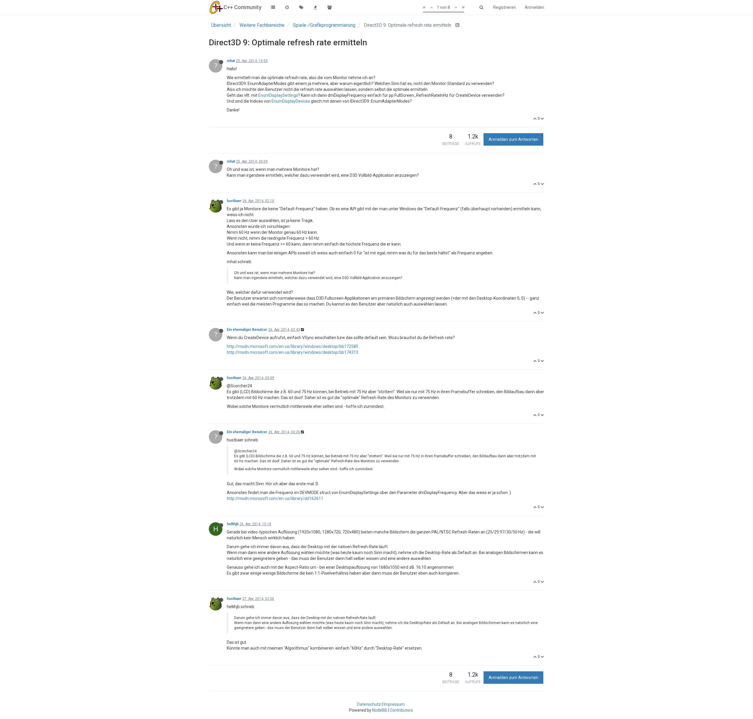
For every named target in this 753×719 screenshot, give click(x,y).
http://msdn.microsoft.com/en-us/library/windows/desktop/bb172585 (292, 346)
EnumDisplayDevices (290, 101)
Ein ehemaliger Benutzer (247, 330)
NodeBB (379, 710)
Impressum (394, 704)
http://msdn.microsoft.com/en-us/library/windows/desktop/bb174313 (292, 352)
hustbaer (234, 201)
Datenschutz (369, 704)
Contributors (401, 710)
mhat (231, 61)
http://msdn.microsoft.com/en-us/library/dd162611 (275, 498)
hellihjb (233, 524)
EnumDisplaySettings (278, 95)
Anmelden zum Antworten (513, 139)
